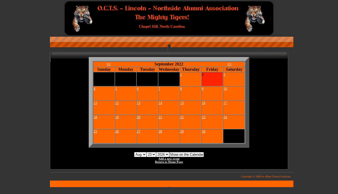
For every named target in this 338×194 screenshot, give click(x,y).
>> (229, 64)
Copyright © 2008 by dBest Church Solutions (266, 176)
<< (108, 64)
